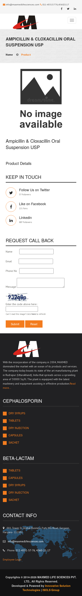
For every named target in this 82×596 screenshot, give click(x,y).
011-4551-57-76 (25, 550)
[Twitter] (68, 8)
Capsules (16, 435)
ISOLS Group (51, 590)
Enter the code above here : (22, 304)
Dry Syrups (17, 413)
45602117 (63, 4)
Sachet (14, 442)
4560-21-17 (43, 550)
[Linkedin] (74, 8)
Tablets (14, 420)
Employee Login (12, 559)
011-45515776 (50, 4)
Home (9, 54)
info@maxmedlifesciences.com (22, 4)
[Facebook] (61, 8)
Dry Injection (19, 428)
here (33, 314)
